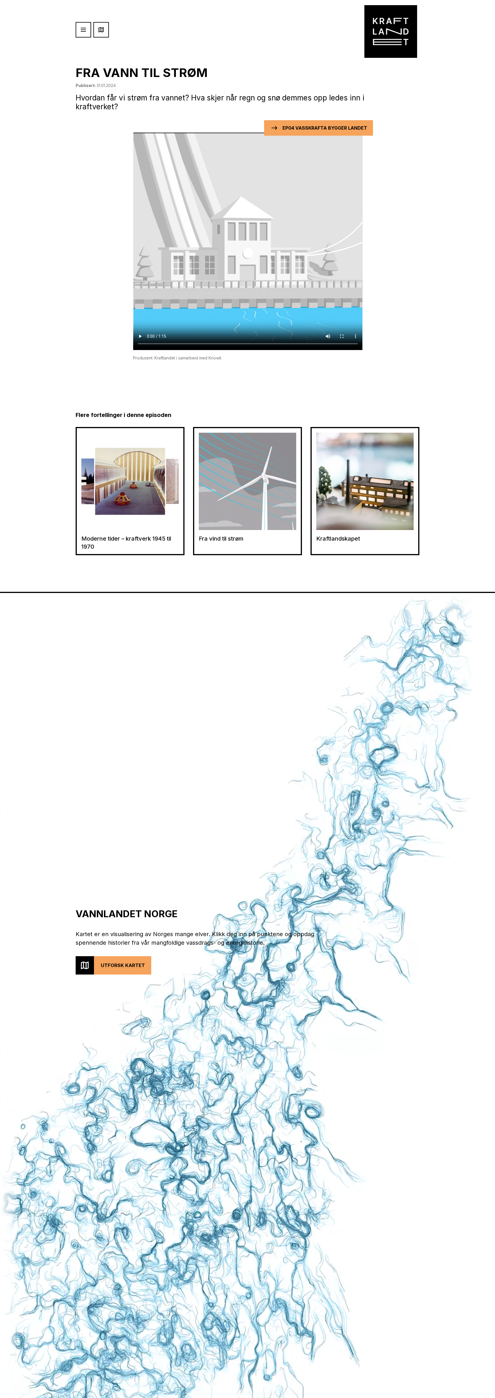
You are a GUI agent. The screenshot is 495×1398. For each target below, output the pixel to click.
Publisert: (96, 85)
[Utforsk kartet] (101, 29)
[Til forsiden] (390, 31)
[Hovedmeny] (83, 29)
